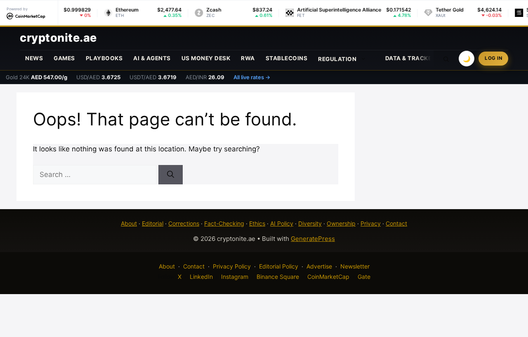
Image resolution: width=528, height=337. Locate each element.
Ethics (257, 223)
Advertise (319, 266)
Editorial (152, 223)
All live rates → (251, 77)
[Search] (170, 175)
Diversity (310, 223)
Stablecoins (287, 58)
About (129, 223)
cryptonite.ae (58, 38)
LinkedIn (201, 276)
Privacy (371, 223)
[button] (446, 58)
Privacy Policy (232, 266)
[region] (107, 277)
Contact (396, 223)
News (34, 58)
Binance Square (278, 276)
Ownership (341, 223)
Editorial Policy (278, 266)
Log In (493, 58)
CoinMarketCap (328, 276)
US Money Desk (206, 58)
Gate (364, 276)
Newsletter (355, 266)
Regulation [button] (337, 59)
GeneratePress (313, 239)
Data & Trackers (412, 58)
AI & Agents (152, 58)
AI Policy (281, 223)
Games (64, 58)
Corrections (183, 223)
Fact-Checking (224, 223)
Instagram (234, 276)
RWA (248, 58)
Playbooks (104, 58)
